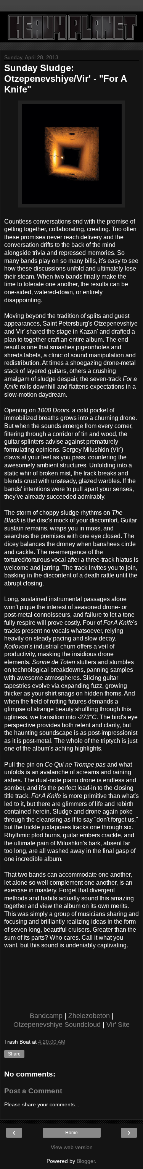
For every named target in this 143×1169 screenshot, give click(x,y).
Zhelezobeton (89, 1016)
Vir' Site (118, 1024)
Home (71, 1132)
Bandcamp (46, 1016)
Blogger (86, 1161)
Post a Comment (33, 1091)
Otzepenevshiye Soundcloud (57, 1024)
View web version (72, 1147)
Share (14, 1054)
